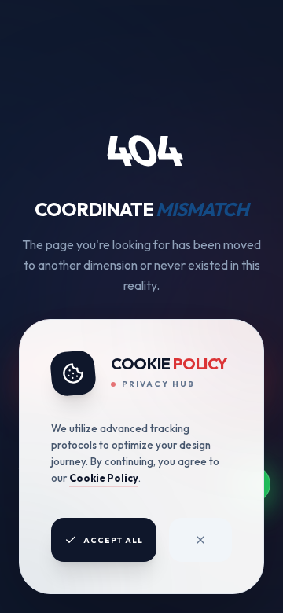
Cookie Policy (103, 478)
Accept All (113, 540)
